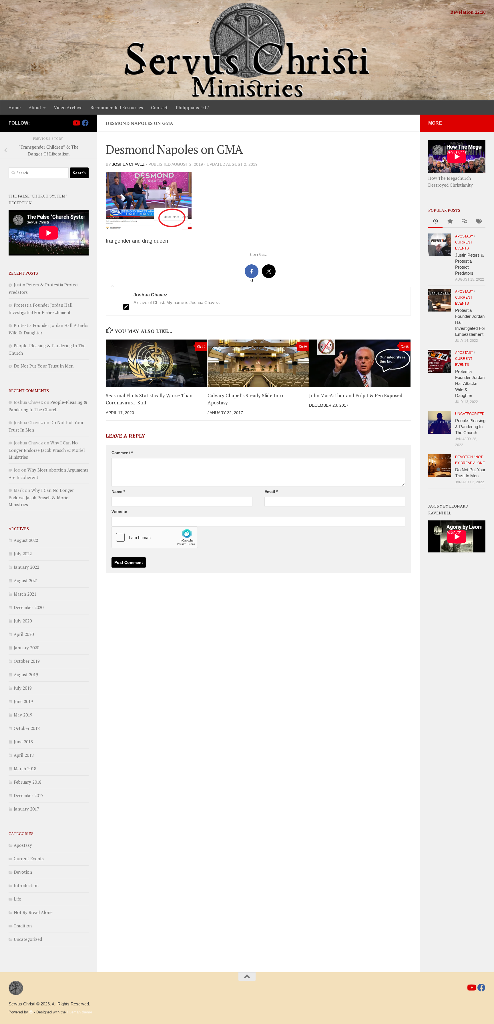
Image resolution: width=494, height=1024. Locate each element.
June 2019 (23, 701)
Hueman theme (79, 1012)
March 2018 (25, 768)
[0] (251, 271)
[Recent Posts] (435, 221)
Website (119, 511)
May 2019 (23, 715)
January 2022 (26, 567)
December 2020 (28, 607)
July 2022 (23, 553)
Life (17, 899)
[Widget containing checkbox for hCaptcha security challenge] (154, 537)
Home (14, 107)
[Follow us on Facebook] (85, 122)
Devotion (23, 872)
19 (203, 346)
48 (407, 346)
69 (305, 346)
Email (271, 491)
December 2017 (28, 795)
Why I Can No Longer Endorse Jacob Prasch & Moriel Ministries (47, 450)
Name (118, 491)
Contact (159, 107)
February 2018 (27, 782)
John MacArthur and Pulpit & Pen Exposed (356, 395)
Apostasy (23, 845)
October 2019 (27, 661)
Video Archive (68, 107)
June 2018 (23, 741)
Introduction (26, 885)
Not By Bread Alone (33, 912)
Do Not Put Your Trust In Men (43, 366)
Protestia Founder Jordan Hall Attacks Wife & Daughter (470, 383)
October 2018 (27, 728)
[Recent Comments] (464, 221)
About (35, 107)
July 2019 (23, 688)
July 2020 (23, 621)
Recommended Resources (116, 107)
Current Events (29, 858)
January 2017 (26, 809)
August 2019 (26, 674)
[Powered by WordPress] (31, 1012)
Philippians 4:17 (192, 107)
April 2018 (24, 755)
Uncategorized (28, 939)
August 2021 (26, 580)
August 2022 (26, 540)
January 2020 (26, 647)
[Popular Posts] (450, 221)
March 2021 (25, 594)
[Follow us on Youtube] (76, 122)
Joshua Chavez (128, 164)
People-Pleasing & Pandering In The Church (470, 426)
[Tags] (478, 221)
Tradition (23, 926)
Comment (122, 452)
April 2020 (24, 634)
